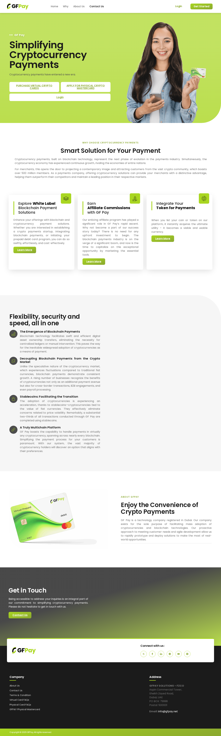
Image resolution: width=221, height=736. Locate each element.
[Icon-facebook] (152, 654)
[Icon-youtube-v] (178, 654)
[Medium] (187, 654)
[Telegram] (170, 654)
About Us (79, 6)
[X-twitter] (143, 654)
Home (54, 6)
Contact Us (96, 6)
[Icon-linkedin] (161, 654)
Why (65, 6)
